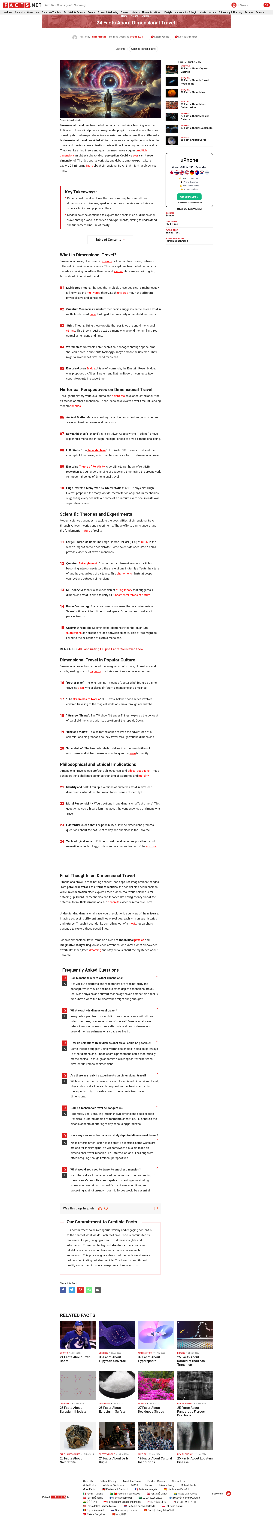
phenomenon (125, 573)
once (93, 314)
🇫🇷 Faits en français (146, 1489)
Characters (33, 12)
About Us (88, 1481)
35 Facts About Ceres (193, 139)
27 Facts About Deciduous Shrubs (151, 1409)
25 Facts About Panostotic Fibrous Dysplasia (191, 1411)
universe (122, 292)
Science (260, 12)
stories (118, 271)
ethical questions (138, 770)
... (268, 12)
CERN (144, 542)
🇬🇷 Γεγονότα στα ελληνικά (184, 1497)
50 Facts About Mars (193, 92)
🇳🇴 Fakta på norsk (93, 1497)
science (107, 261)
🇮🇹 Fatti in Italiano (93, 1493)
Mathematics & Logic (186, 12)
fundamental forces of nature (131, 595)
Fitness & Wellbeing (108, 12)
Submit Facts (188, 1485)
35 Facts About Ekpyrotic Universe (112, 1359)
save (133, 753)
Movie (203, 12)
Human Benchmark (177, 240)
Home (124, 16)
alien (81, 687)
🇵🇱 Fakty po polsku (172, 1506)
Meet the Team (132, 1481)
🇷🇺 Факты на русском (124, 1510)
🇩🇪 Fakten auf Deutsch (115, 1489)
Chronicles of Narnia (86, 699)
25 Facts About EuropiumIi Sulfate (112, 1409)
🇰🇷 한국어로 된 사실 (184, 1501)
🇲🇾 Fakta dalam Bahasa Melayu (100, 1506)
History (136, 12)
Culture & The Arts (51, 12)
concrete (113, 902)
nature (86, 530)
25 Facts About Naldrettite (71, 1460)
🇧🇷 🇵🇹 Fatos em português (125, 1493)
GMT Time (172, 224)
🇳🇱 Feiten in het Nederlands (139, 1506)
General (125, 12)
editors (102, 1250)
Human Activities (151, 12)
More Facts (89, 1489)
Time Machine (96, 450)
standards (118, 1245)
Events (91, 12)
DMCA (134, 1485)
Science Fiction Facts (143, 48)
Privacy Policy (167, 1485)
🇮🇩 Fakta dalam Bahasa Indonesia (122, 1501)
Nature (212, 12)
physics (139, 940)
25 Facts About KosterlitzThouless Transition (191, 1361)
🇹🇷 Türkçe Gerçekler (94, 1514)
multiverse (93, 292)
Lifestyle (167, 12)
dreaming (95, 950)
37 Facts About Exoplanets (196, 128)
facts (89, 165)
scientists (118, 396)
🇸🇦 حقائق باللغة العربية (151, 1497)
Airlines (8, 12)
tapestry (95, 671)
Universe (146, 16)
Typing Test (173, 232)
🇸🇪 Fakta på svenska (185, 1493)
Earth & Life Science (74, 12)
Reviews (249, 12)
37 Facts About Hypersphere (149, 1359)
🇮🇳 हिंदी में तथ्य (90, 1501)
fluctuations (74, 632)
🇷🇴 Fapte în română (93, 1510)
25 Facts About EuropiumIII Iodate (73, 1409)
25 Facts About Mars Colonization (193, 106)
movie (132, 923)
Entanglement (88, 563)
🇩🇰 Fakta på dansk (157, 1493)
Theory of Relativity (92, 466)
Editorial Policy (108, 1481)
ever (135, 155)
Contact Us (178, 1481)
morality (143, 775)
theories (75, 406)
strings (70, 330)
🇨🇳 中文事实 (119, 1514)
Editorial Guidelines (187, 36)
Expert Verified (161, 36)
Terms (148, 1485)
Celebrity (20, 12)
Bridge (91, 368)
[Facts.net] (22, 5)
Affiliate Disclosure (113, 1485)
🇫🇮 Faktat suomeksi (120, 1497)
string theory (124, 590)
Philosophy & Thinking (230, 12)
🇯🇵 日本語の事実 (156, 1501)
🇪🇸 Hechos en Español (176, 1489)
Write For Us (89, 1485)
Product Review (156, 1481)
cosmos (151, 846)
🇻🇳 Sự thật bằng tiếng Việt (159, 1510)
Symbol (170, 215)
